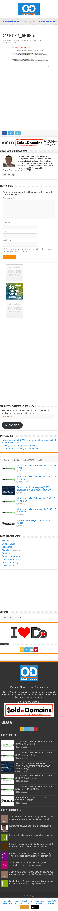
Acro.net (6, 541)
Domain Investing (10, 562)
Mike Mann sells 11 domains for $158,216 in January (33, 787)
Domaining (7, 553)
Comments (29, 460)
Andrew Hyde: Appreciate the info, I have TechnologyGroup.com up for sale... (28, 863)
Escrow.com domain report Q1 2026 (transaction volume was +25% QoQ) (33, 488)
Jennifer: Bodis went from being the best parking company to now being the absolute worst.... (32, 817)
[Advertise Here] (29, 21)
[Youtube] (36, 649)
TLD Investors (8, 565)
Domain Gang (8, 544)
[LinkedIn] (31, 649)
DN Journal (7, 547)
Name (6, 223)
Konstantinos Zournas (12, 40)
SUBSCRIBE (12, 425)
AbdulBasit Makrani (11, 550)
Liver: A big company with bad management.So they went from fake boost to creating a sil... (31, 845)
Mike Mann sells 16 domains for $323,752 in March (33, 753)
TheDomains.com (10, 559)
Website (7, 240)
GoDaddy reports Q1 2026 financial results (30, 798)
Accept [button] (25, 907)
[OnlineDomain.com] (29, 9)
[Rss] (22, 649)
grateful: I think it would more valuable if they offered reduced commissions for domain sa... (30, 854)
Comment (8, 198)
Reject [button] (34, 907)
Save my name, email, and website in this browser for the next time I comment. (28, 250)
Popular (16, 460)
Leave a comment (11, 42)
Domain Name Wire (11, 556)
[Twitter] (26, 649)
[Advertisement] (29, 100)
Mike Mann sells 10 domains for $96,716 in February (33, 776)
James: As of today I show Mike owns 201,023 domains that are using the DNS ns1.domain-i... (31, 873)
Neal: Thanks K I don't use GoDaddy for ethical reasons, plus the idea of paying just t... (31, 882)
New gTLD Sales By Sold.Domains (20, 445)
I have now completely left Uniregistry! (21, 449)
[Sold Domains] (29, 142)
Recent (5, 460)
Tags (39, 460)
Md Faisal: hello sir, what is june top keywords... (32, 835)
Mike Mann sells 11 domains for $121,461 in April (33, 742)
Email (6, 231)
